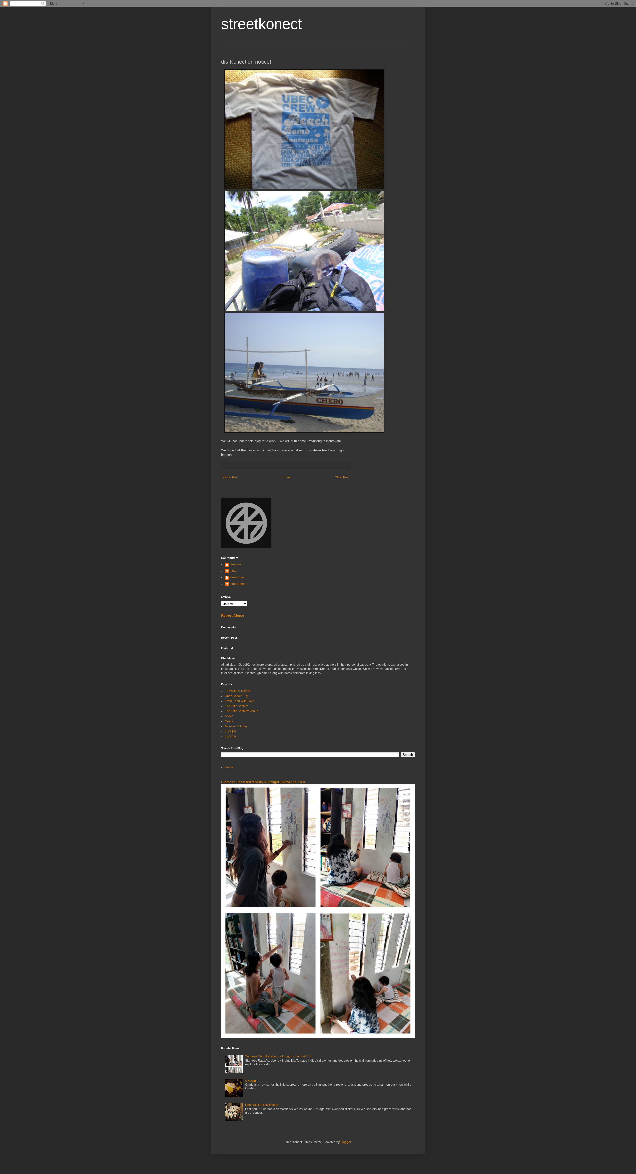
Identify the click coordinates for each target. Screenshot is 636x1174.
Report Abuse (232, 615)
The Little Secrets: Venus (241, 711)
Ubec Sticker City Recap (261, 1105)
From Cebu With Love (239, 701)
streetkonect (261, 24)
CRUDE (250, 1080)
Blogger (345, 1142)
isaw (233, 571)
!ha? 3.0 (230, 731)
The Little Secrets (236, 706)
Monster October (236, 726)
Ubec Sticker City (236, 696)
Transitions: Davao (237, 691)
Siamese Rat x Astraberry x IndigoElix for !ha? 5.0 (263, 782)
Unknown (236, 564)
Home (286, 477)
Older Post (342, 477)
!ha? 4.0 (230, 736)
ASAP (229, 716)
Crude (229, 721)
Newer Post (230, 477)
